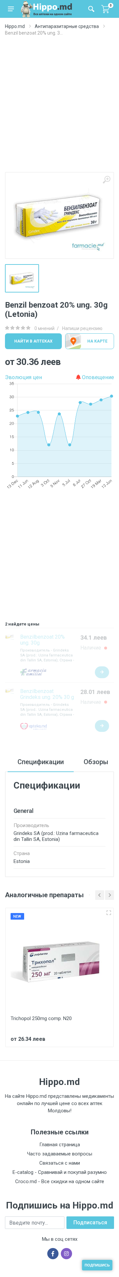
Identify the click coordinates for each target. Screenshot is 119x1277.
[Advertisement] (59, 109)
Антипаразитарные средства (67, 26)
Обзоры (96, 762)
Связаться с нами (59, 1163)
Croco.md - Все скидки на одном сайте (59, 1181)
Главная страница (59, 1145)
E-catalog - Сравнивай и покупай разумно (60, 1172)
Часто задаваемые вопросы (59, 1154)
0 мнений (44, 328)
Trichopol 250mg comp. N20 (41, 1018)
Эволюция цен (23, 377)
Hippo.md (15, 26)
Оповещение (97, 377)
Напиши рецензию (82, 328)
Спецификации (41, 762)
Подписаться (90, 1222)
